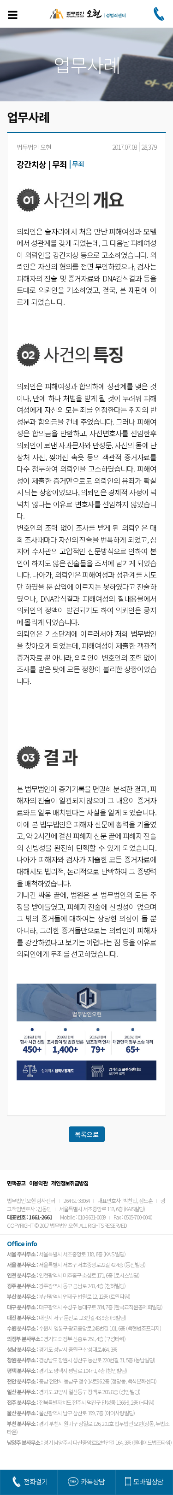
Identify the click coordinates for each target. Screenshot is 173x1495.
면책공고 (16, 1183)
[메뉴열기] (12, 14)
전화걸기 (36, 1481)
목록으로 (87, 1134)
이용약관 (38, 1183)
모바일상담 (148, 1481)
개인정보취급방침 (69, 1183)
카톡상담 (93, 1481)
